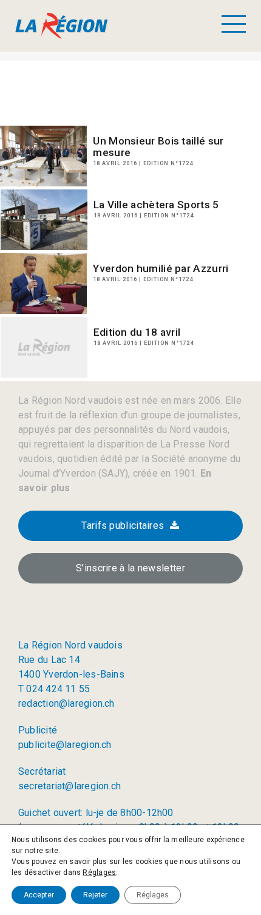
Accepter (39, 895)
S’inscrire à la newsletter (130, 568)
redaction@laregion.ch (66, 703)
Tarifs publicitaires (122, 525)
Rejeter (95, 895)
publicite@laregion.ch (65, 744)
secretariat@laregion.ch (69, 786)
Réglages (99, 872)
